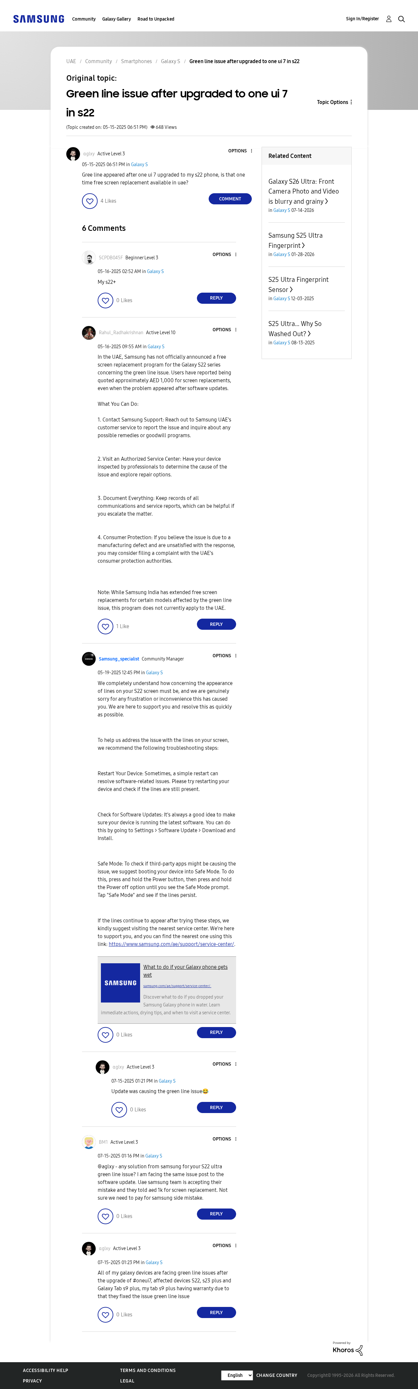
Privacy (32, 1381)
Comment (230, 199)
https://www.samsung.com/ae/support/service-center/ (171, 944)
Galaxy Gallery (116, 19)
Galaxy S (139, 164)
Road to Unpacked (155, 19)
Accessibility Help (45, 1370)
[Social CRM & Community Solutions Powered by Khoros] (347, 1348)
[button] (240, 151)
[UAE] (38, 18)
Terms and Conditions (148, 1370)
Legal (127, 1381)
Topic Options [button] (332, 102)
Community (84, 19)
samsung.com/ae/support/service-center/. (177, 986)
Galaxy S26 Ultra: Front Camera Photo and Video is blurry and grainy (303, 191)
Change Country (276, 1375)
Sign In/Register (362, 19)
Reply (216, 298)
